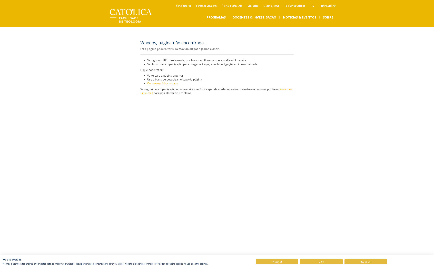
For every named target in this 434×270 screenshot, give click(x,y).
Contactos (253, 5)
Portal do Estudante (207, 5)
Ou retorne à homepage (162, 83)
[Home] (135, 23)
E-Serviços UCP (271, 5)
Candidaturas (183, 5)
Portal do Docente (232, 5)
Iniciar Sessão (328, 5)
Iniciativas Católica (295, 5)
